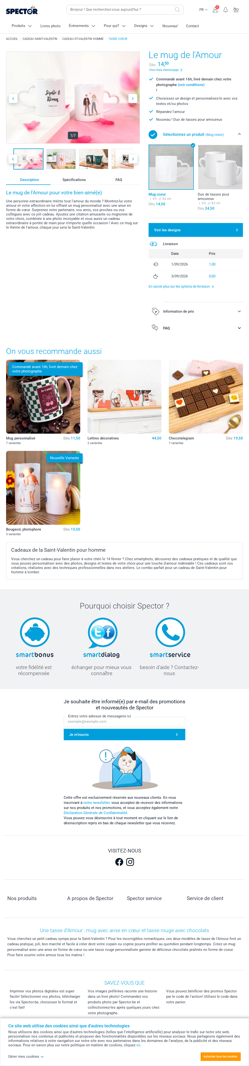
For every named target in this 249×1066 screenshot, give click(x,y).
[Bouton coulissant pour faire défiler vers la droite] (132, 98)
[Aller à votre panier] (236, 9)
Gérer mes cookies (23, 1056)
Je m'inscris (79, 734)
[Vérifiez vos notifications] (226, 9)
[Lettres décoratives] (125, 397)
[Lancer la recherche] (177, 9)
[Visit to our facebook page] (119, 862)
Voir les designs (167, 230)
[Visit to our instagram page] (130, 862)
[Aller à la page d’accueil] (29, 9)
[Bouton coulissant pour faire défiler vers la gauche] (13, 98)
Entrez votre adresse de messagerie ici (99, 716)
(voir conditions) (191, 85)
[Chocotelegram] (206, 397)
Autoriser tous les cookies (220, 1056)
